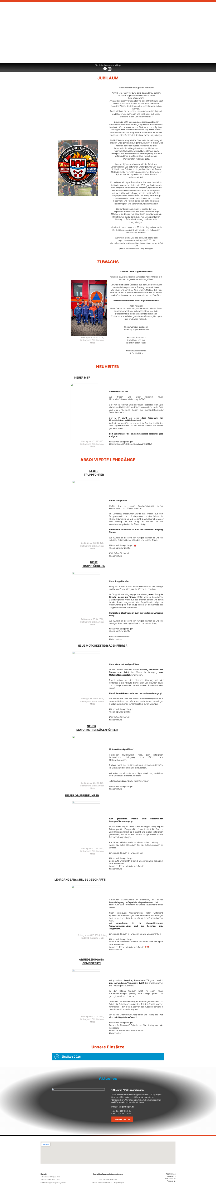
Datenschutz (170, 1178)
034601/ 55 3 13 (123, 1111)
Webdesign (171, 1181)
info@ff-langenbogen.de (122, 1107)
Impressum (171, 1176)
